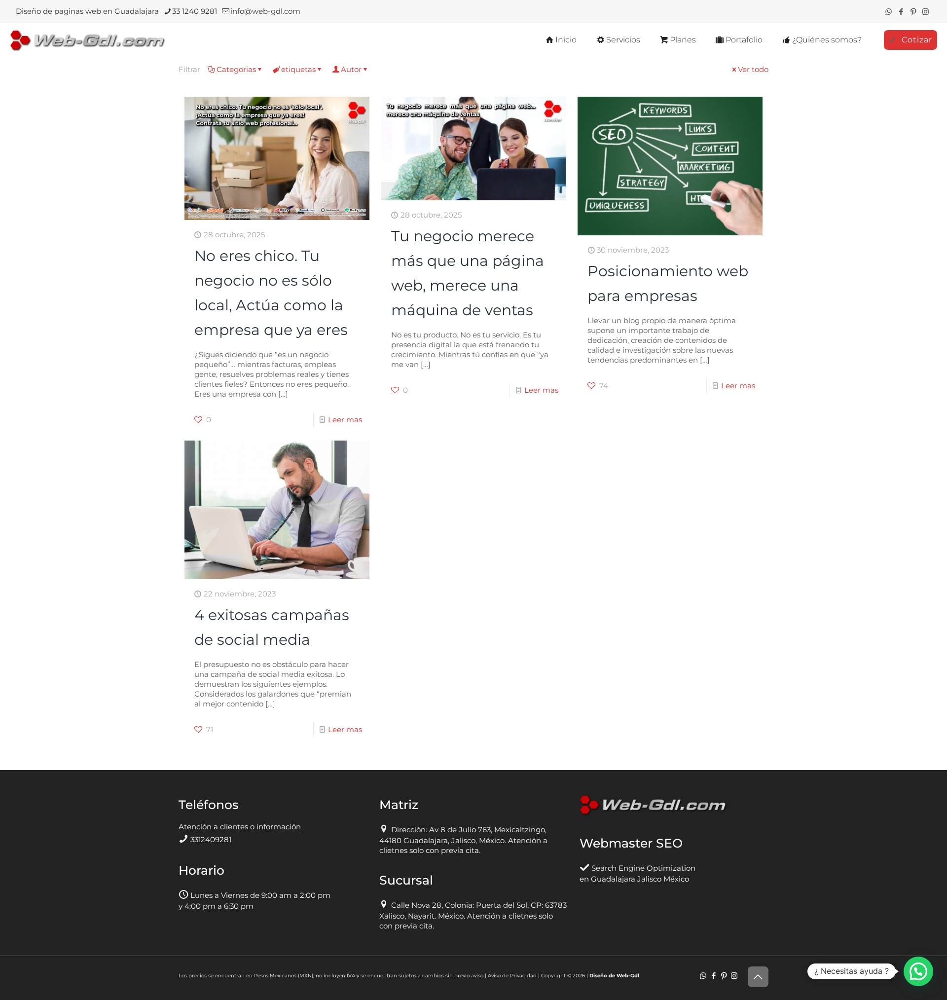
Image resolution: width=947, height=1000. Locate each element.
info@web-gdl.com (265, 11)
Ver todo (753, 69)
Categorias (236, 69)
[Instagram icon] (925, 11)
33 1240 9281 (194, 11)
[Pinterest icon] (913, 11)
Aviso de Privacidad (512, 975)
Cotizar (917, 39)
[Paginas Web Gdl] (88, 40)
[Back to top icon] (758, 976)
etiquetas (298, 69)
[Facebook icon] (901, 11)
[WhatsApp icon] (888, 11)
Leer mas (345, 419)
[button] (918, 971)
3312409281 (210, 839)
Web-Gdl (628, 975)
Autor (351, 69)
